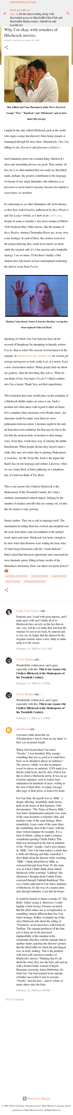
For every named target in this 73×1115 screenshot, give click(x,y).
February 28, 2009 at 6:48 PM (33, 990)
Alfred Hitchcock (16, 576)
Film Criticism (40, 576)
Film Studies (13, 581)
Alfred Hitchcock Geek (23, 2)
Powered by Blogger (38, 1098)
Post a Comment (15, 999)
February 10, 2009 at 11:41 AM (34, 648)
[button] (6, 47)
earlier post (55, 215)
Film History (59, 576)
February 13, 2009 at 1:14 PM (33, 683)
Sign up (14, 14)
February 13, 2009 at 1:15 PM (33, 718)
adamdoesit (22, 729)
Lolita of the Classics (28, 611)
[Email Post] (6, 572)
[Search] (68, 13)
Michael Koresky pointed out (34, 356)
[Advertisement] (36, 1048)
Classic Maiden (24, 659)
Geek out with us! (20, 10)
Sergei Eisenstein (34, 581)
